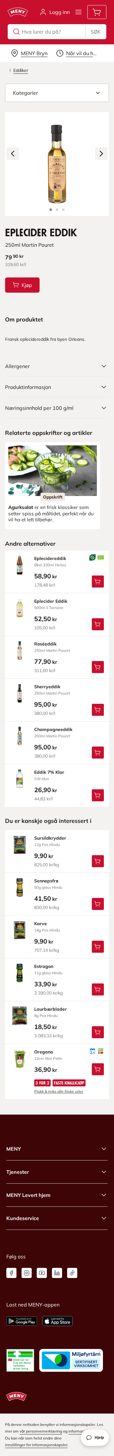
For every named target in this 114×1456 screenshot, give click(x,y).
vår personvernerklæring (41, 1431)
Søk (96, 32)
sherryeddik (47, 687)
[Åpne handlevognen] (96, 12)
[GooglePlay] (21, 1321)
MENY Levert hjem (28, 1195)
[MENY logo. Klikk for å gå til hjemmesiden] (18, 12)
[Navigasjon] (78, 12)
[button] (57, 93)
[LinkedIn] (57, 1273)
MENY (13, 1149)
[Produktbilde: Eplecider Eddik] (50, 209)
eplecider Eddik (50, 601)
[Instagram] (27, 1273)
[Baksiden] (57, 209)
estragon (43, 966)
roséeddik (45, 644)
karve (40, 923)
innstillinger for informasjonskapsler (36, 1444)
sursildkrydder (50, 838)
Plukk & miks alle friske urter (58, 1091)
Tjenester (17, 1172)
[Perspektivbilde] (63, 209)
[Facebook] (11, 1273)
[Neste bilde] (101, 153)
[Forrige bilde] (12, 153)
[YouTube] (42, 1273)
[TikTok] (72, 1273)
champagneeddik (53, 729)
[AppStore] (57, 1321)
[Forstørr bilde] (57, 164)
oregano (43, 1052)
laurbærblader (50, 1009)
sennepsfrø (46, 881)
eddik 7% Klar (49, 772)
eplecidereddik (50, 558)
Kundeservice (22, 1218)
